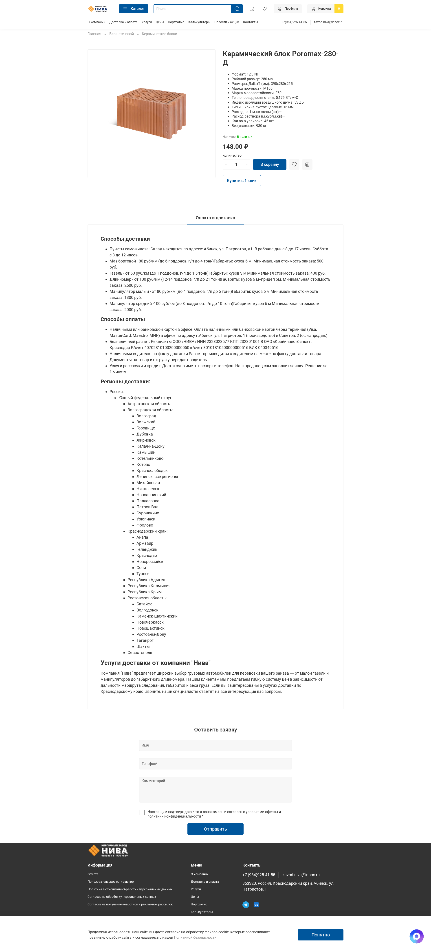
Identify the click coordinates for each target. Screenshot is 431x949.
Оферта (93, 874)
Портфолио (176, 22)
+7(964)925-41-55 (294, 22)
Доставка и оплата (123, 22)
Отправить (215, 829)
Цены (160, 22)
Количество (232, 155)
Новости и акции (226, 22)
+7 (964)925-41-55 (258, 875)
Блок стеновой (121, 34)
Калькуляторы (199, 22)
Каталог (137, 9)
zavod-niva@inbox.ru (328, 22)
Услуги (147, 22)
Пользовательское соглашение (111, 882)
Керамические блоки (159, 34)
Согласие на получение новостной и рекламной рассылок (130, 904)
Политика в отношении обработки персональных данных (130, 889)
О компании (96, 22)
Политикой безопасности (195, 937)
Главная (94, 34)
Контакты (250, 22)
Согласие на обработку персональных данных (122, 897)
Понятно (321, 935)
